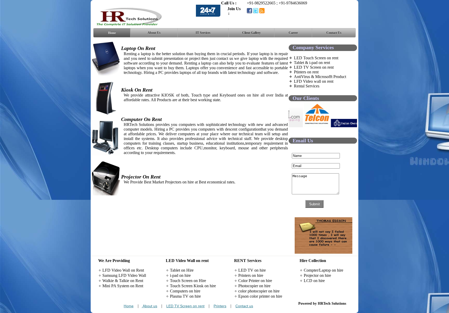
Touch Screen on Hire (188, 280)
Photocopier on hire (254, 286)
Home (112, 33)
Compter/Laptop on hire (323, 270)
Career (293, 33)
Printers (220, 306)
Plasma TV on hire (185, 296)
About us (149, 306)
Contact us (244, 306)
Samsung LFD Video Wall (124, 275)
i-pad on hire (180, 275)
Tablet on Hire (182, 270)
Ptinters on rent (306, 72)
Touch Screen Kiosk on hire (193, 286)
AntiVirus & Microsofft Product (320, 76)
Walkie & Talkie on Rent (122, 280)
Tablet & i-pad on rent (312, 62)
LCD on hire (314, 280)
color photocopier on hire (259, 291)
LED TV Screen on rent (314, 67)
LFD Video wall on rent (313, 81)
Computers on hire (185, 291)
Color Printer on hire (255, 280)
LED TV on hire (252, 270)
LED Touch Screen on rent (316, 58)
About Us (154, 33)
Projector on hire (317, 275)
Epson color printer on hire (260, 296)
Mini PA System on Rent (122, 286)
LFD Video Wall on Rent (123, 270)
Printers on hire (250, 275)
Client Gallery (251, 33)
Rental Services (306, 86)
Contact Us (333, 33)
